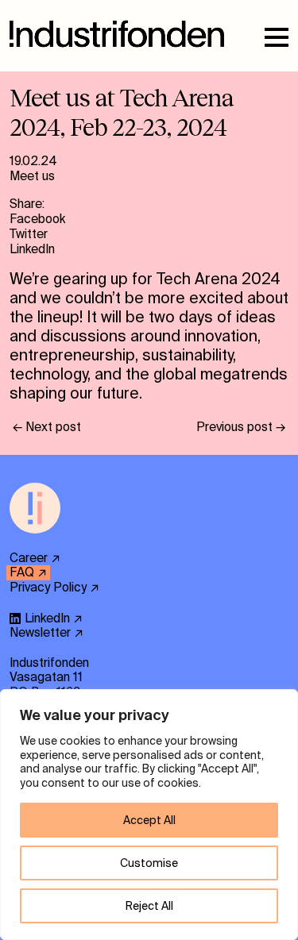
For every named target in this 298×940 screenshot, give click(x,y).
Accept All (149, 820)
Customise (149, 863)
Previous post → (240, 427)
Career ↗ (35, 558)
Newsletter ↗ (46, 633)
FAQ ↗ (28, 572)
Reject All (149, 906)
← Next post (47, 427)
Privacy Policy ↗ (54, 587)
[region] (149, 814)
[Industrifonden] (35, 543)
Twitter (29, 234)
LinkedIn (32, 249)
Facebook (37, 219)
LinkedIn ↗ (54, 618)
